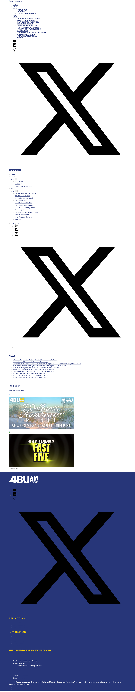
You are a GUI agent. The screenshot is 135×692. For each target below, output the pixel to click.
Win (14, 15)
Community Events (25, 24)
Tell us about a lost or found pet (32, 32)
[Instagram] (14, 51)
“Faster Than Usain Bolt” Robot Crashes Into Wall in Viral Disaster (34, 369)
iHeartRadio (16, 690)
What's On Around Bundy (28, 22)
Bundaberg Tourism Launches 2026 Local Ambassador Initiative (33, 371)
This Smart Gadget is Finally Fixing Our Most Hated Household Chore (35, 360)
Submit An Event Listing (27, 25)
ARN (14, 687)
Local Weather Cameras (27, 36)
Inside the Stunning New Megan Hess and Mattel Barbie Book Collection (36, 368)
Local (15, 17)
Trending (21, 12)
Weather (20, 38)
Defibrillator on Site (26, 34)
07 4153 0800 (22, 678)
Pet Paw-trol (22, 31)
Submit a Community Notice (29, 29)
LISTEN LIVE (15, 223)
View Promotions (16, 390)
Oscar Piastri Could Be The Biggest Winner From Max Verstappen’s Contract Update (39, 366)
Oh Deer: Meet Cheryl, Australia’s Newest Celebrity (29, 373)
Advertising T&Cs (19, 641)
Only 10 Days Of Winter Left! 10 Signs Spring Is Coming (30, 375)
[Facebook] (15, 47)
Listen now (14, 170)
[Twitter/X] (69, 165)
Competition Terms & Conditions (25, 639)
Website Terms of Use (21, 646)
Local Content (18, 643)
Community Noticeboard (28, 27)
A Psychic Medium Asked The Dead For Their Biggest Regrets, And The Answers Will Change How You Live (47, 364)
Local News (22, 10)
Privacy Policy (18, 636)
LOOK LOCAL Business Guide (28, 19)
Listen (15, 5)
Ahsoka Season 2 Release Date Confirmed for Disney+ (30, 362)
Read (15, 8)
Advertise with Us (19, 625)
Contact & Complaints (21, 623)
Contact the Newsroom (27, 13)
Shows (15, 6)
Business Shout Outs (26, 20)
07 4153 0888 (23, 676)
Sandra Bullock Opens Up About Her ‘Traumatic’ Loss (30, 377)
